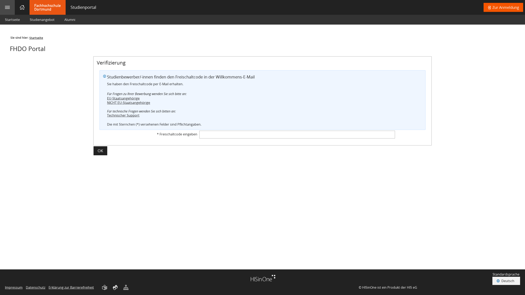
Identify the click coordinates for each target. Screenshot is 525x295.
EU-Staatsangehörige (123, 98)
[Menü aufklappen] (7, 7)
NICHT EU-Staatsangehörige (128, 102)
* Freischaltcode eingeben (177, 134)
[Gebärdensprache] (115, 287)
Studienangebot (40, 19)
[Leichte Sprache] (105, 287)
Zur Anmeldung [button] (505, 7)
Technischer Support (123, 115)
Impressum (14, 287)
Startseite (12, 19)
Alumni (69, 19)
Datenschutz (35, 287)
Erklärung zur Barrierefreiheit (71, 287)
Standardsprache (506, 274)
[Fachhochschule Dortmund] (65, 7)
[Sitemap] (126, 287)
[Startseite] (22, 7)
